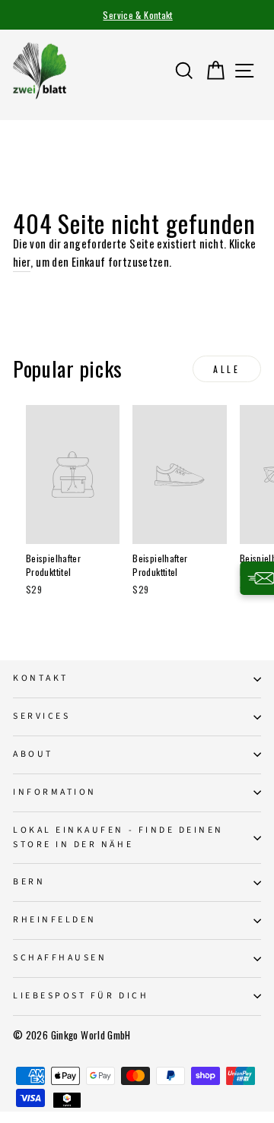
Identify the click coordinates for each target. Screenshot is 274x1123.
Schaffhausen (60, 957)
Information (55, 792)
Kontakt (40, 678)
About (33, 754)
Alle (226, 368)
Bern (29, 881)
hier (21, 261)
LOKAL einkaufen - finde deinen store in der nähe (118, 837)
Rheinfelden (55, 919)
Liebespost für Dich (80, 995)
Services (41, 716)
